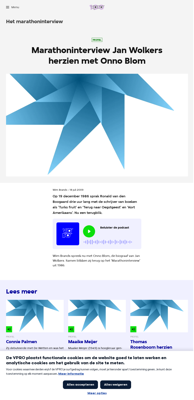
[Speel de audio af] (89, 231)
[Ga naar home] (97, 7)
